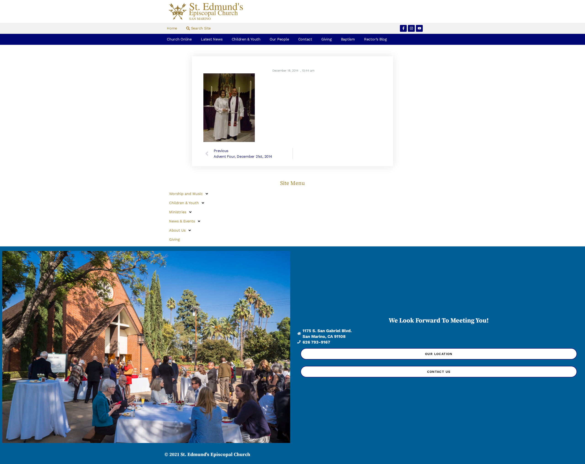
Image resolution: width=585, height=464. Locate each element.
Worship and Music (186, 194)
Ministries (177, 212)
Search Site (200, 28)
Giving (326, 39)
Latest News (211, 39)
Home (172, 28)
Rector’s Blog (375, 39)
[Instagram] (411, 28)
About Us (177, 230)
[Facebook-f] (403, 28)
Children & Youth (246, 39)
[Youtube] (419, 28)
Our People (279, 39)
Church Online (179, 39)
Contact (305, 39)
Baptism (348, 39)
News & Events (182, 221)
